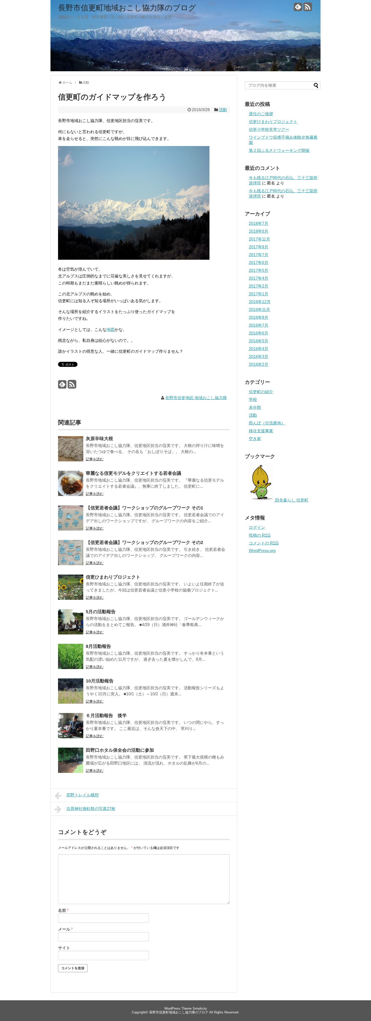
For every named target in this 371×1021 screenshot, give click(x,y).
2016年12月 (260, 302)
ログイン (257, 527)
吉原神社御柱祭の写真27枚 (90, 808)
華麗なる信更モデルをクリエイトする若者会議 (133, 473)
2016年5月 (258, 341)
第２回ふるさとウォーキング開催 (279, 150)
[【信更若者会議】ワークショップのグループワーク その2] (70, 556)
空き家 (255, 439)
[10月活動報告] (70, 694)
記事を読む (94, 459)
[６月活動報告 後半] (70, 729)
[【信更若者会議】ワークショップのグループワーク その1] (70, 521)
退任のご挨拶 (261, 114)
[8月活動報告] (70, 660)
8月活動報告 (98, 646)
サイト (64, 948)
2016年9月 (258, 317)
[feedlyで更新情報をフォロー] (298, 8)
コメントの (264, 543)
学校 (253, 399)
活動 (223, 110)
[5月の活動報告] (70, 625)
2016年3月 (258, 356)
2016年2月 (258, 364)
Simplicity (200, 1008)
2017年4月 (258, 278)
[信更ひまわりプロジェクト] (70, 591)
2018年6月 (258, 231)
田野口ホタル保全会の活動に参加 (120, 750)
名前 (63, 910)
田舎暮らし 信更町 (291, 500)
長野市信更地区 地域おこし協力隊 (196, 398)
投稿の (260, 535)
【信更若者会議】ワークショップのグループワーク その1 (144, 507)
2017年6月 (258, 262)
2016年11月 (259, 309)
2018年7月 (258, 223)
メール (65, 929)
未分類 (255, 407)
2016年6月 (258, 333)
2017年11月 (259, 239)
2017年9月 (258, 247)
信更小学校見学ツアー (269, 129)
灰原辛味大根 (99, 438)
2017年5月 (258, 270)
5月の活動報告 (101, 611)
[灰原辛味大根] (70, 452)
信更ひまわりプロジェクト (113, 577)
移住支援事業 (261, 431)
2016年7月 (258, 325)
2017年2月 (258, 286)
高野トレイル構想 (82, 795)
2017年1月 (258, 294)
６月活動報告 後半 (106, 715)
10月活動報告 (100, 680)
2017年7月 (258, 255)
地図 (111, 329)
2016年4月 (258, 349)
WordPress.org (262, 551)
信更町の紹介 (261, 392)
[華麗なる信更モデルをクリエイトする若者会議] (70, 487)
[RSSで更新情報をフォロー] (307, 8)
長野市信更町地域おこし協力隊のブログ (127, 8)
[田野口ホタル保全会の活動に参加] (70, 764)
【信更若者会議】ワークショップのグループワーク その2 (144, 542)
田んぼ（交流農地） (267, 423)
